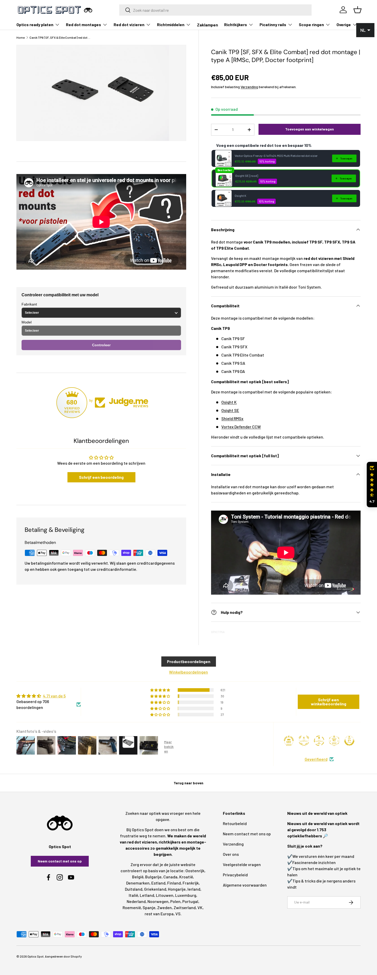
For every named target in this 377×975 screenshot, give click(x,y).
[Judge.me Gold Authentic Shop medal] (304, 740)
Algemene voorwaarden (245, 884)
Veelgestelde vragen (242, 864)
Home (20, 37)
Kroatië (186, 876)
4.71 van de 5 (54, 695)
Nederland (136, 901)
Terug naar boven (188, 783)
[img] (48, 696)
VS (178, 913)
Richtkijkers (235, 24)
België (137, 876)
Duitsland (133, 889)
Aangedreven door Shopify (63, 956)
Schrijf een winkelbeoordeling (328, 701)
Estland (158, 882)
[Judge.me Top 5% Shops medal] (349, 740)
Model (27, 322)
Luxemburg (185, 895)
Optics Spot (35, 956)
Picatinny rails (273, 24)
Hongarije (177, 889)
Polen (175, 901)
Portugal (190, 901)
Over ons (231, 854)
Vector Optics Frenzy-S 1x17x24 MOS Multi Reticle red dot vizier (276, 155)
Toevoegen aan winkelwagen (309, 129)
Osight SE (230, 410)
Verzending (249, 87)
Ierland (193, 889)
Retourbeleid (235, 823)
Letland (147, 895)
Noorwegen (157, 901)
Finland (174, 882)
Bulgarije (153, 876)
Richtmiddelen (170, 24)
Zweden (164, 907)
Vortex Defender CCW (241, 426)
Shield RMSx (232, 418)
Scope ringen (311, 24)
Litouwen (164, 895)
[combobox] (215, 10)
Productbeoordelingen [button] (188, 661)
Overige (343, 24)
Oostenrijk (194, 870)
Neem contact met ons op (60, 861)
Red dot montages (83, 24)
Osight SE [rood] (246, 175)
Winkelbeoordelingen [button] (188, 671)
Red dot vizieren (129, 24)
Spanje (149, 907)
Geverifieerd (316, 759)
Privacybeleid (235, 874)
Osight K (240, 195)
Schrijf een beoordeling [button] (101, 477)
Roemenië (132, 907)
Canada (170, 876)
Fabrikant (29, 304)
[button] (372, 484)
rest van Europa (159, 913)
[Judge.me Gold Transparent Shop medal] (319, 740)
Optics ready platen (34, 24)
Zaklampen (207, 24)
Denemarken (138, 882)
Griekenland (155, 889)
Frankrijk (191, 882)
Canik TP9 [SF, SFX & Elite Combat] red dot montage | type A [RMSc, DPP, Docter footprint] (60, 37)
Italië (133, 895)
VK (200, 907)
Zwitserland (185, 907)
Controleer (101, 345)
